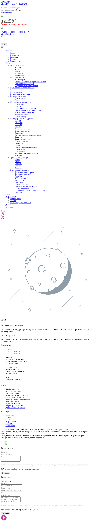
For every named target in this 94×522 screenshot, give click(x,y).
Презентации (20, 149)
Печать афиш (20, 104)
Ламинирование (21, 180)
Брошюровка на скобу (23, 174)
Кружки (18, 162)
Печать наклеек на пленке (20, 94)
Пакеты (18, 166)
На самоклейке (20, 98)
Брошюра (18, 125)
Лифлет (18, 71)
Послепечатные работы (24, 188)
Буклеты (18, 127)
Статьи (8, 195)
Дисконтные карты (22, 131)
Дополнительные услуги (19, 170)
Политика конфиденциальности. (61, 430)
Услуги (8, 63)
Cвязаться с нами (12, 363)
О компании (11, 51)
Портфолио (14, 55)
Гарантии (14, 53)
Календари (19, 133)
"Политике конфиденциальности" (76, 465)
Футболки (19, 168)
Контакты (9, 207)
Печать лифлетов (21, 141)
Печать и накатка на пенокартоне (28, 110)
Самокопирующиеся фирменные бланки (30, 82)
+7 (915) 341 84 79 (22, 32)
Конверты (18, 137)
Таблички (18, 192)
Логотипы (19, 73)
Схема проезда (6, 12)
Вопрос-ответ (15, 199)
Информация (11, 197)
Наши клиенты (16, 61)
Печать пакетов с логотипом (26, 186)
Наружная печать (21, 114)
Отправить (5, 473)
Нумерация (19, 182)
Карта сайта (10, 426)
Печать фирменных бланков (26, 147)
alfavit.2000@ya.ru (8, 4)
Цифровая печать (17, 90)
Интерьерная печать (18, 96)
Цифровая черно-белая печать (26, 86)
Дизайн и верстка (17, 65)
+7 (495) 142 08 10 (22, 4)
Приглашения (20, 151)
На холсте (18, 100)
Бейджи (18, 67)
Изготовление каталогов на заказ (28, 135)
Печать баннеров (21, 116)
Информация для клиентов (20, 203)
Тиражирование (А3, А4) (24, 84)
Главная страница (8, 336)
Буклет (17, 69)
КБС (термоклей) (21, 178)
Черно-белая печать (17, 77)
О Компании (10, 415)
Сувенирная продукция (19, 158)
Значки (17, 160)
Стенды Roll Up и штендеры (26, 108)
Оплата (13, 201)
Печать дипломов (21, 184)
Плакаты (18, 106)
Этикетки (18, 156)
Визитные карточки (22, 129)
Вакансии (14, 57)
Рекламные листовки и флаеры (27, 153)
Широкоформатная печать (20, 102)
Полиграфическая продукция (21, 119)
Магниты (18, 164)
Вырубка (18, 176)
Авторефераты (20, 80)
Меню (4, 44)
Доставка (9, 205)
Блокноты (18, 123)
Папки (17, 145)
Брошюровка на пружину (25, 172)
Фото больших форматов (24, 112)
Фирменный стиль (22, 75)
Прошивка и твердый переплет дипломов (31, 190)
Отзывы (13, 59)
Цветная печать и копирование (22, 88)
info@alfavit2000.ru (13, 379)
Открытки (19, 143)
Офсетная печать (16, 92)
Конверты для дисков (23, 139)
